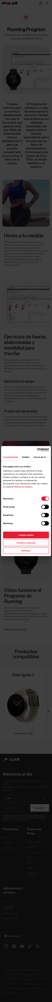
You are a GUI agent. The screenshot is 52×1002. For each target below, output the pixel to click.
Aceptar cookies (26, 535)
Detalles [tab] (26, 457)
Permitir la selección (26, 543)
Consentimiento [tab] (10, 457)
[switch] (45, 507)
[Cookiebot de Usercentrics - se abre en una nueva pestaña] (37, 449)
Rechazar (26, 550)
